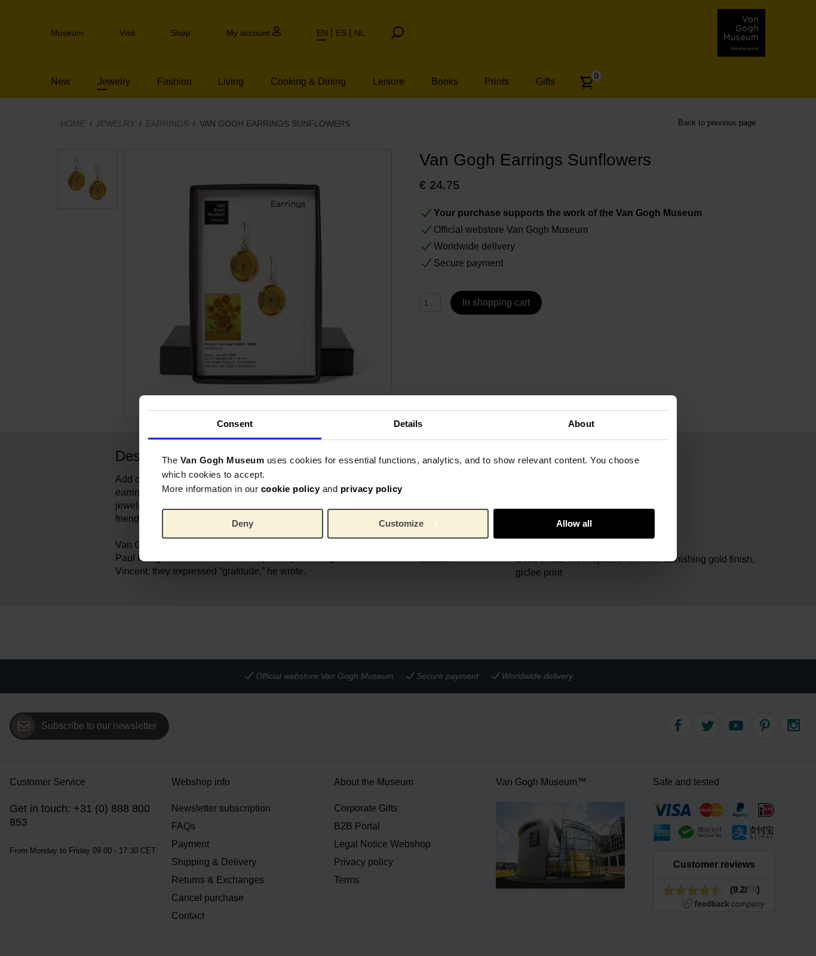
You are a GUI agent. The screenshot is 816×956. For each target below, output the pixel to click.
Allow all (574, 523)
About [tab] (581, 424)
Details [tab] (408, 424)
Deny (242, 523)
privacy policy (371, 489)
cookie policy (290, 489)
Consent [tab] (235, 424)
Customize (401, 523)
